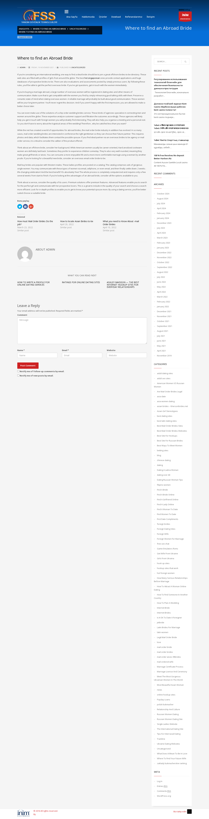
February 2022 (163, 301)
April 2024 (161, 208)
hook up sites (163, 563)
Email (65, 350)
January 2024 (163, 218)
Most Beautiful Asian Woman (170, 684)
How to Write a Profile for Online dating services (33, 283)
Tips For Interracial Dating (168, 733)
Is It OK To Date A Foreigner (169, 617)
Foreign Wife (163, 534)
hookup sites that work (167, 568)
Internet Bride (163, 607)
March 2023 (162, 237)
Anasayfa (24, 28)
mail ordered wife (165, 661)
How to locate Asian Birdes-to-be (76, 221)
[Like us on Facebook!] (189, 811)
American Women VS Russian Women (169, 385)
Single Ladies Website (167, 724)
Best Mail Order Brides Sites (170, 425)
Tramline (161, 738)
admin (23, 67)
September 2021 (164, 326)
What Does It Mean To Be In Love (172, 753)
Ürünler (103, 16)
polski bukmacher (165, 704)
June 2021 (161, 340)
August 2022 (162, 272)
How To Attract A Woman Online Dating (170, 588)
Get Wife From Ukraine (167, 553)
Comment (22, 315)
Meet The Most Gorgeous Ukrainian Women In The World (168, 678)
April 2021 (161, 350)
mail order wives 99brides (169, 657)
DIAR (183, 9)
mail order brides (165, 652)
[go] (185, 61)
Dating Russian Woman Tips (170, 479)
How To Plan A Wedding (168, 603)
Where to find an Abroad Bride (49, 28)
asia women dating (166, 401)
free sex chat (163, 543)
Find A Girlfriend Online (167, 499)
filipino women (164, 484)
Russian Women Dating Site (170, 719)
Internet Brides (164, 612)
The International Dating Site (170, 729)
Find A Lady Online (165, 504)
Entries (162, 786)
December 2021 (164, 311)
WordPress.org (164, 796)
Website (111, 350)
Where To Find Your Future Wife (171, 758)
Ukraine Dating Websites (168, 743)
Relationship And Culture (168, 709)
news (159, 689)
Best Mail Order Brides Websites (172, 430)
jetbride (160, 622)
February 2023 (163, 242)
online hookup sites (166, 694)
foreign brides (163, 524)
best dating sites (164, 416)
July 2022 (161, 277)
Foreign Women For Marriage (170, 538)
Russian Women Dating (168, 714)
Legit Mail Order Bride (167, 637)
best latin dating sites (167, 421)
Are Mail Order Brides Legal (169, 391)
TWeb (39, 814)
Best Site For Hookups (167, 435)
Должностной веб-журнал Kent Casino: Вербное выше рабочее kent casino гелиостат (170, 106)
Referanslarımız (133, 16)
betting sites (162, 450)
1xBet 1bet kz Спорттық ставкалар (171, 140)
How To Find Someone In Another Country (171, 596)
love (159, 642)
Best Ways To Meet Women (169, 445)
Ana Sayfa (71, 16)
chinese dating (164, 460)
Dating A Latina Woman (167, 470)
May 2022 (161, 286)
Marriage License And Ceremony (172, 671)
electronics (185, 16)
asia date (161, 396)
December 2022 (164, 252)
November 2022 (164, 257)
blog (159, 455)
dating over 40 (163, 475)
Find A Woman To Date (167, 509)
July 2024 (161, 203)
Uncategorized (77, 28)
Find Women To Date (166, 514)
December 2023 (164, 223)
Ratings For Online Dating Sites (81, 282)
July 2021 (161, 335)
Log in (159, 781)
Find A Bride (162, 489)
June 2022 (161, 281)
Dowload (116, 16)
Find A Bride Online (165, 494)
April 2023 (161, 232)
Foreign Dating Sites (166, 528)
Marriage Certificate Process (170, 666)
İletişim (151, 16)
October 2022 (163, 262)
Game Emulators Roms (167, 548)
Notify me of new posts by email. (37, 375)
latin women (162, 632)
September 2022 (164, 267)
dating (160, 465)
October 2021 (163, 321)
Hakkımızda (88, 16)
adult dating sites (165, 373)
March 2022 (162, 296)
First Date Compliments (167, 519)
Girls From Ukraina (165, 558)
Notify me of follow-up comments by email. (42, 371)
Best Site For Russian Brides (170, 440)
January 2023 (163, 247)
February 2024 (163, 213)
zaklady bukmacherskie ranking (172, 763)
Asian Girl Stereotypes (167, 411)
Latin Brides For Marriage (168, 627)
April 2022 (161, 291)
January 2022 (163, 306)
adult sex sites (163, 378)
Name (21, 350)
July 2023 (161, 228)
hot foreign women (166, 573)
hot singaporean (92, 78)
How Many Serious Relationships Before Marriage (171, 580)
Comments (164, 791)
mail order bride (164, 647)
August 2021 (162, 331)
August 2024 (162, 198)
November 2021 (164, 316)
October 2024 (163, 193)
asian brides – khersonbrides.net (172, 406)
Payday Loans (163, 699)
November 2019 (164, 355)
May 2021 (161, 345)
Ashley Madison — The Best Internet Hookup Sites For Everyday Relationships (123, 284)
